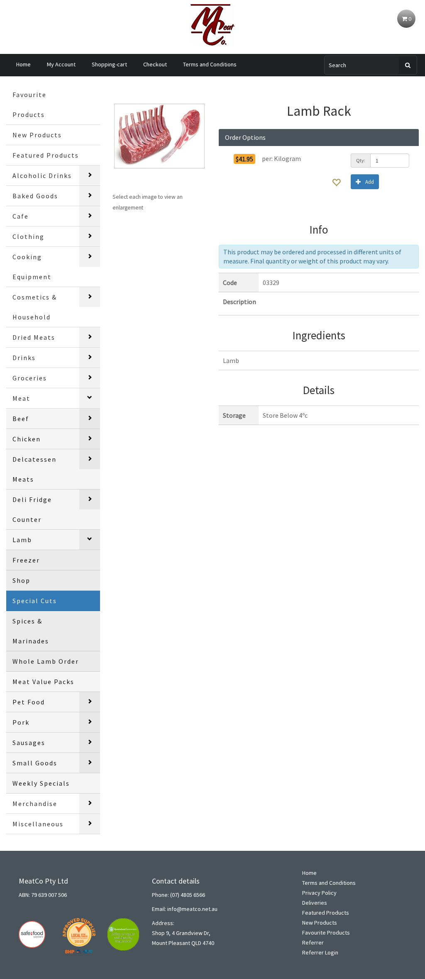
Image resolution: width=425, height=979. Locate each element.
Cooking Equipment (31, 267)
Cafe (20, 216)
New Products (37, 135)
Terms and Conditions (210, 64)
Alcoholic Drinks (42, 175)
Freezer (26, 560)
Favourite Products (29, 104)
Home (23, 64)
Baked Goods (35, 196)
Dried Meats (33, 337)
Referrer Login (320, 952)
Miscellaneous (38, 824)
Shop (21, 580)
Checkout (155, 64)
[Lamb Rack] (159, 136)
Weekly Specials (41, 783)
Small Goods (34, 763)
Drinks (24, 357)
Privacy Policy (319, 892)
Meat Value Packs (43, 681)
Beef (20, 418)
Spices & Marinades (30, 631)
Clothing (28, 236)
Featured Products (45, 155)
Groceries (29, 378)
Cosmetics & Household (34, 307)
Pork (20, 722)
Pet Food (28, 702)
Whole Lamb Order (45, 661)
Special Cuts (34, 601)
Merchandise (34, 803)
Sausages (28, 742)
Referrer (313, 942)
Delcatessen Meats (34, 469)
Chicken (26, 439)
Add (369, 181)
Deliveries (314, 902)
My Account (61, 64)
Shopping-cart (109, 64)
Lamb (22, 540)
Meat (21, 398)
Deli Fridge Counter (32, 509)
